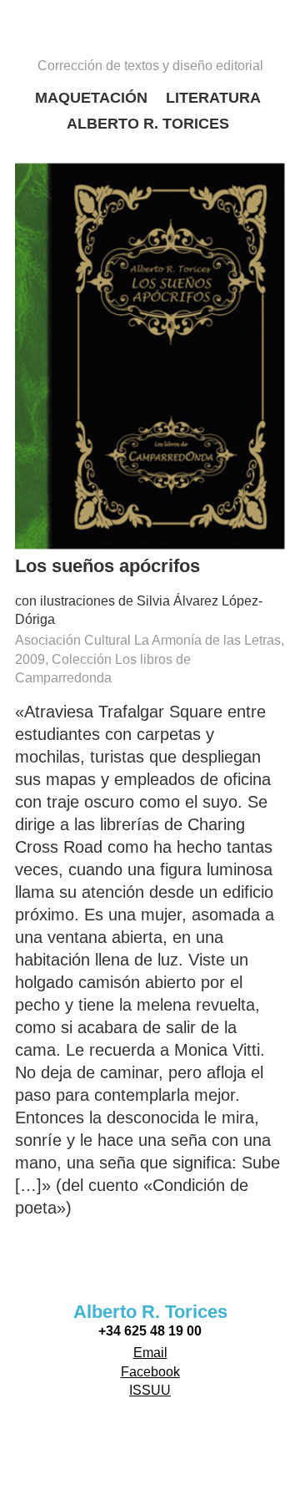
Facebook (150, 1372)
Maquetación (91, 97)
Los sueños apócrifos (107, 565)
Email (150, 1352)
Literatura (213, 97)
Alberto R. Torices (148, 123)
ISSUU (150, 1390)
